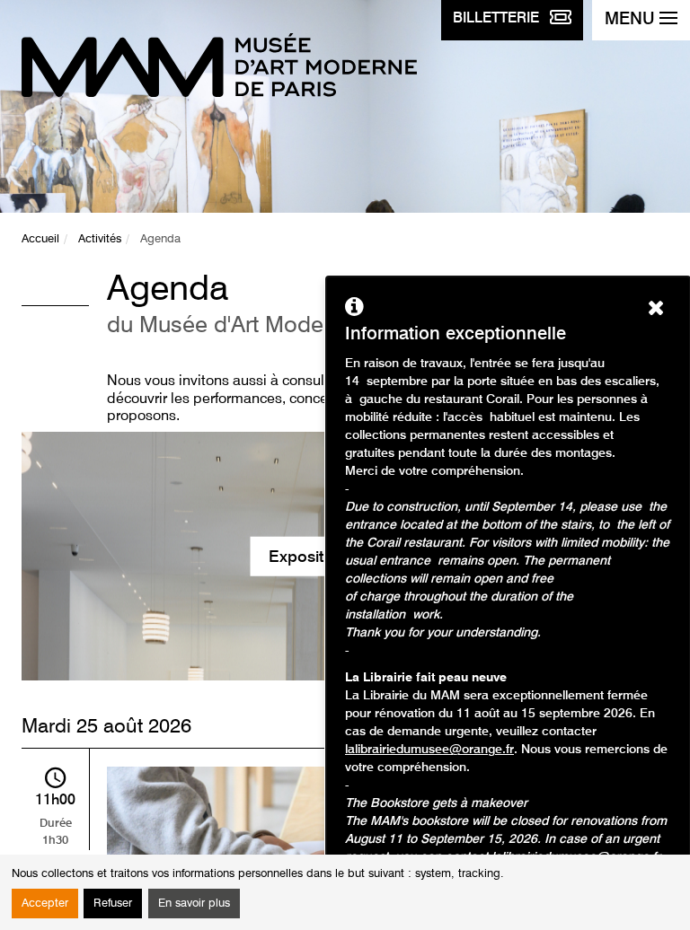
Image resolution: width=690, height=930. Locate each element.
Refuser (112, 903)
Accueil (40, 239)
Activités (99, 239)
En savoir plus (194, 903)
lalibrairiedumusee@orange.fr (429, 749)
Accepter (45, 903)
